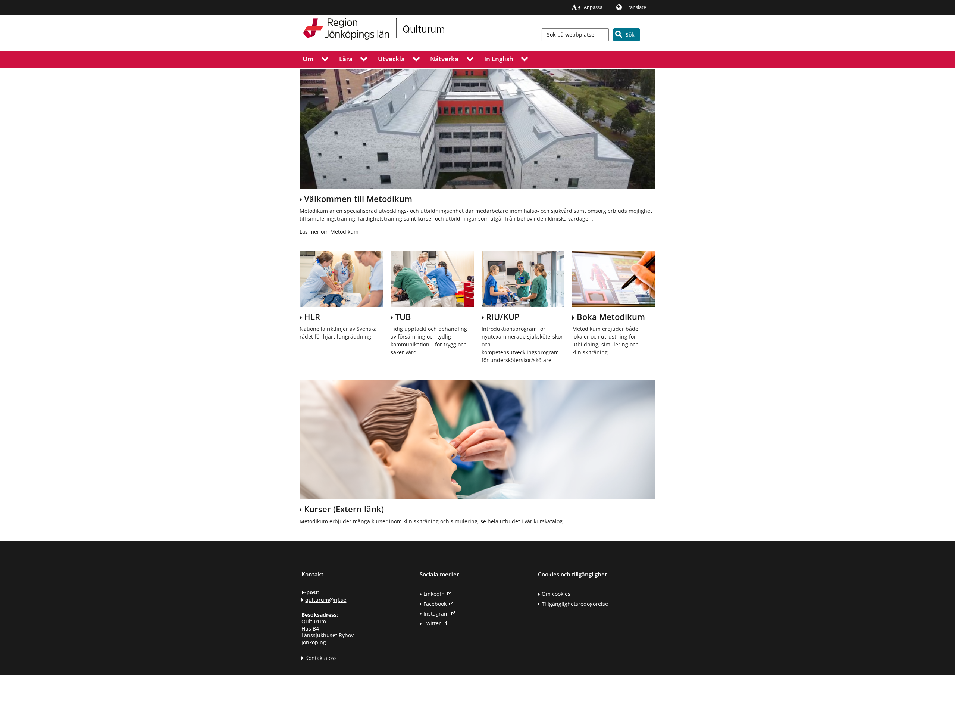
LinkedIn (434, 593)
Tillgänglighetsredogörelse (575, 603)
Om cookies (556, 593)
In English (498, 58)
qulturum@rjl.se (325, 599)
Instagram (436, 613)
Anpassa (593, 7)
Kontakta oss (321, 657)
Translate (636, 7)
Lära (346, 58)
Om (308, 58)
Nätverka (444, 58)
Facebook (435, 603)
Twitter (432, 623)
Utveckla (391, 58)
